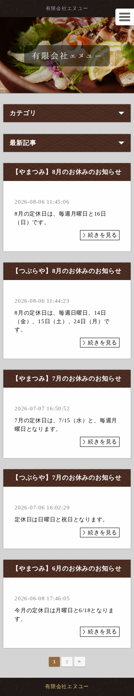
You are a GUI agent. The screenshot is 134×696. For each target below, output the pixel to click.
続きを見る (102, 235)
